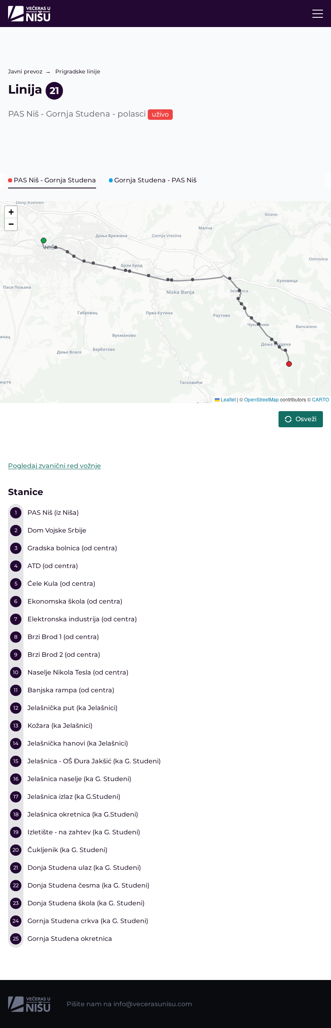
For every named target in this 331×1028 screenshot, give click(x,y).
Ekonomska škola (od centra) (74, 601)
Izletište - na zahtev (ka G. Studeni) (83, 832)
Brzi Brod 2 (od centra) (63, 654)
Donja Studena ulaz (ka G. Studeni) (84, 867)
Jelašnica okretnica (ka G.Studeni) (82, 814)
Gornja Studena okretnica (69, 938)
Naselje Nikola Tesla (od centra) (77, 672)
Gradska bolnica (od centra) (72, 548)
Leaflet (228, 399)
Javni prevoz (25, 71)
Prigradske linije (77, 71)
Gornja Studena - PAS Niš (155, 180)
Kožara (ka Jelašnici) (59, 725)
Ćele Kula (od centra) (61, 583)
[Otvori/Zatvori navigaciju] (317, 14)
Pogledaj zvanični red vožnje (54, 466)
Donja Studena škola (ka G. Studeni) (86, 903)
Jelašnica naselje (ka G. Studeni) (79, 779)
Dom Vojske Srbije (56, 530)
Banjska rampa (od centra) (70, 690)
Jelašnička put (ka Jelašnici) (72, 708)
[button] (43, 240)
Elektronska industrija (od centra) (82, 619)
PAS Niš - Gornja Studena (55, 180)
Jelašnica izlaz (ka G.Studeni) (73, 796)
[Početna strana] (31, 13)
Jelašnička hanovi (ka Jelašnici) (77, 743)
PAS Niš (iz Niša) (53, 512)
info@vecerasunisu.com (152, 1004)
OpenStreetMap (261, 399)
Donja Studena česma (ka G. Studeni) (88, 885)
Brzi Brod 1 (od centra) (63, 637)
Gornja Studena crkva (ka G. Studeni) (87, 921)
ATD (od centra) (52, 566)
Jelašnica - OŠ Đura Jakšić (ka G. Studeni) (94, 761)
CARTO (320, 399)
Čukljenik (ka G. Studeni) (67, 850)
